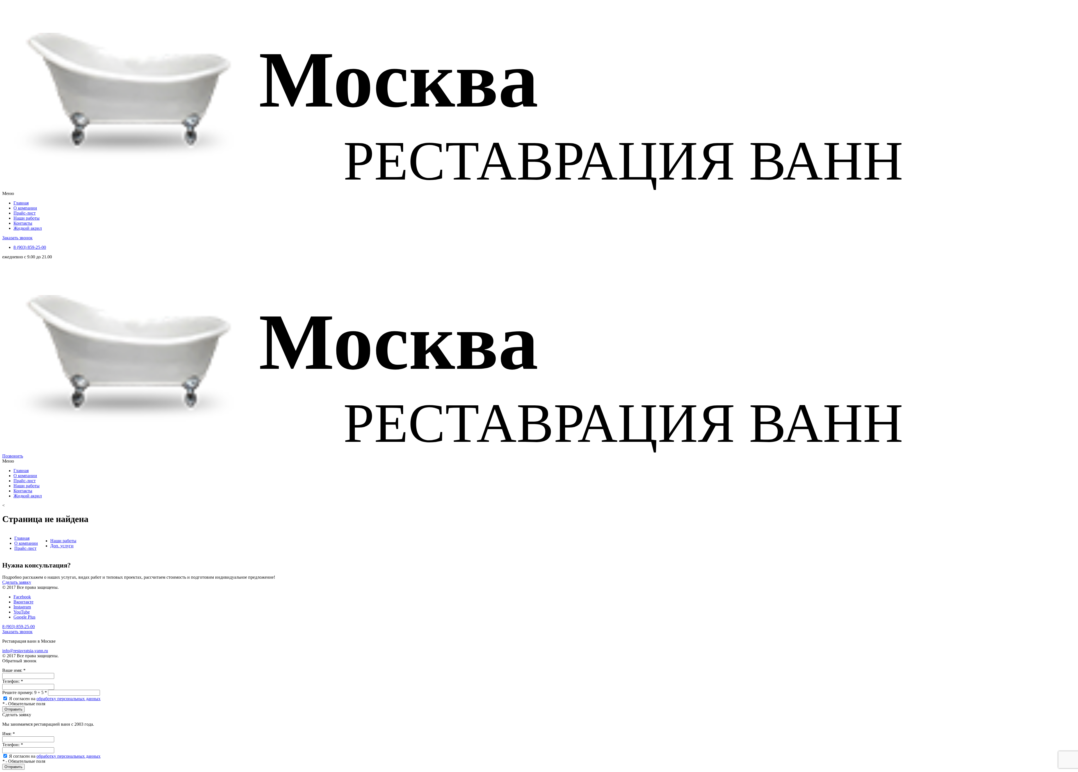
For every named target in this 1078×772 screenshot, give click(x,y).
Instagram (22, 607)
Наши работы (26, 218)
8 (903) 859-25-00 (29, 247)
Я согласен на (55, 698)
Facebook (22, 596)
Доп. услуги (62, 545)
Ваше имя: (14, 670)
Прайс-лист (24, 213)
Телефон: (12, 681)
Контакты (22, 223)
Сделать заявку (16, 582)
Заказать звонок (17, 237)
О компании (25, 208)
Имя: (8, 733)
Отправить (13, 709)
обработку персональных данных (68, 698)
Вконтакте (23, 601)
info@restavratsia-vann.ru (25, 650)
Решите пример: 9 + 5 (24, 692)
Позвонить (12, 456)
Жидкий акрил (27, 228)
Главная (21, 203)
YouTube (21, 612)
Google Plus (24, 617)
